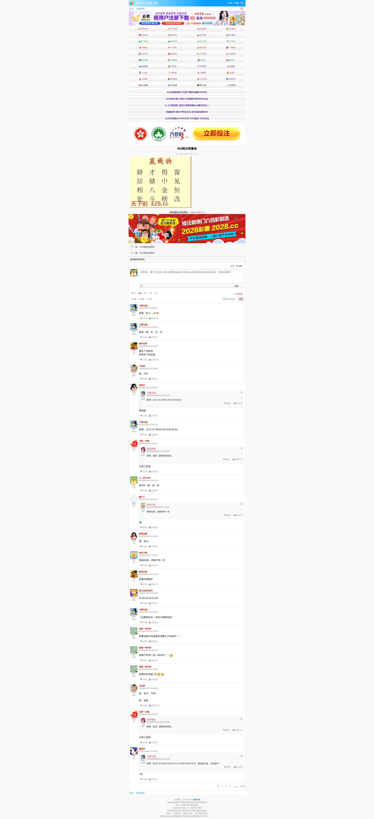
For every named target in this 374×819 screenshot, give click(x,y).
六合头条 (173, 85)
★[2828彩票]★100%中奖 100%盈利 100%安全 (187, 118)
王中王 (173, 66)
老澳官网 (173, 41)
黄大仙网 (202, 41)
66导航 (232, 66)
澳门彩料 (202, 35)
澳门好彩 (144, 41)
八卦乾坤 (232, 85)
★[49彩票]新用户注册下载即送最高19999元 (187, 92)
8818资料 (173, 60)
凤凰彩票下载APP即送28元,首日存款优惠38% (187, 111)
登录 (230, 3)
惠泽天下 (232, 60)
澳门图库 (232, 35)
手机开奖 (144, 35)
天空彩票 (202, 28)
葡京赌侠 (173, 79)
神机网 (203, 72)
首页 (131, 8)
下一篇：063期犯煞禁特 (143, 246)
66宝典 (203, 60)
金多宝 (232, 72)
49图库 (144, 47)
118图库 (232, 47)
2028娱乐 (232, 28)
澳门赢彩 (202, 47)
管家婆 (144, 79)
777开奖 (203, 66)
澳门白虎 (202, 85)
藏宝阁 (173, 72)
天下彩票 (173, 28)
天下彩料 (202, 54)
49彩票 (232, 41)
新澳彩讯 (232, 79)
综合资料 (144, 66)
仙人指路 (144, 85)
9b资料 (174, 47)
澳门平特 (144, 60)
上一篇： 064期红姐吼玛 (143, 252)
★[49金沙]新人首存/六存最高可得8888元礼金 (187, 98)
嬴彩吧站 (173, 54)
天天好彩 (144, 54)
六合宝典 (202, 79)
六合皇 (144, 72)
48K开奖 (173, 35)
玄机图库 (140, 8)
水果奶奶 (232, 54)
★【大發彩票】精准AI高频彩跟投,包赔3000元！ (187, 105)
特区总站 (144, 28)
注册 (236, 3)
